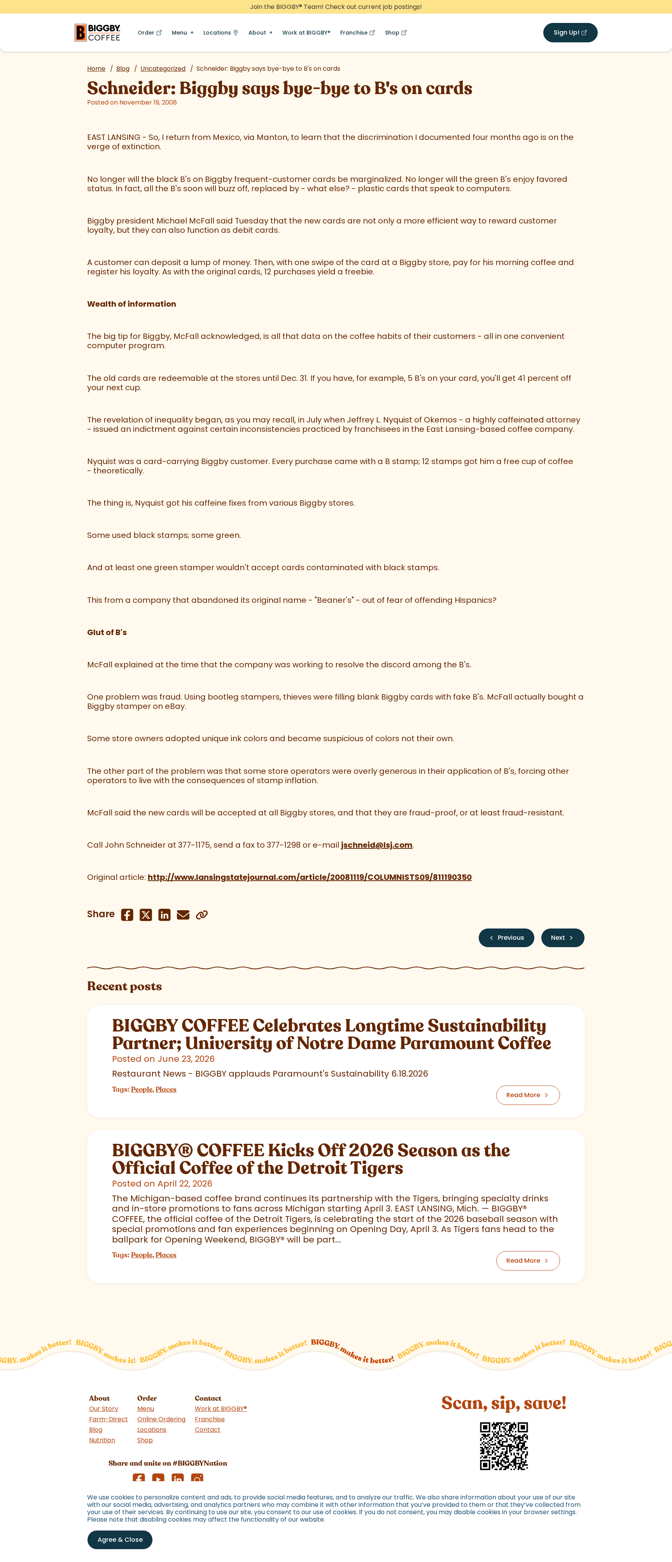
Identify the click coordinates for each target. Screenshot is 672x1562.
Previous (511, 937)
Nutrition (102, 1440)
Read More (523, 1095)
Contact (207, 1429)
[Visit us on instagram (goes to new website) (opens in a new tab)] (197, 1479)
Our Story (103, 1408)
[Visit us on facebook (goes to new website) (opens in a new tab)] (138, 1479)
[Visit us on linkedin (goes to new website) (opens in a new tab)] (177, 1479)
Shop (397, 34)
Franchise (359, 34)
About (257, 33)
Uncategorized (163, 68)
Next (558, 937)
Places (166, 1089)
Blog (123, 68)
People (141, 1089)
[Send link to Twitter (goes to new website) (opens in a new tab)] (146, 915)
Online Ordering (161, 1419)
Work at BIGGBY (306, 33)
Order (151, 34)
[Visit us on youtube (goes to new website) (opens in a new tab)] (158, 1479)
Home (96, 68)
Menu (179, 33)
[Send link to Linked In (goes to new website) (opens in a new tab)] (164, 915)
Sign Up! (575, 34)
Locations (217, 33)
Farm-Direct (108, 1419)
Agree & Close (120, 1539)
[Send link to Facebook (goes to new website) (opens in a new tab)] (127, 915)
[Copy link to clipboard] (202, 915)
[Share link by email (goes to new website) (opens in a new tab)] (183, 915)
